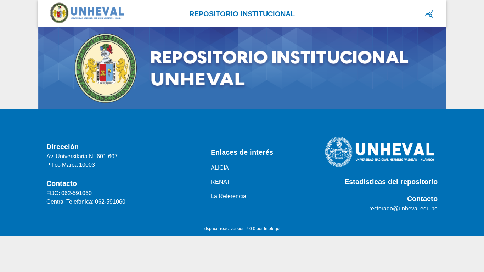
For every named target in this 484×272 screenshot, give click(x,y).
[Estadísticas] (429, 13)
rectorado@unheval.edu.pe (403, 208)
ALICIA (220, 168)
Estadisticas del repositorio (391, 182)
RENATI (221, 182)
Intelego (272, 228)
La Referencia (228, 196)
